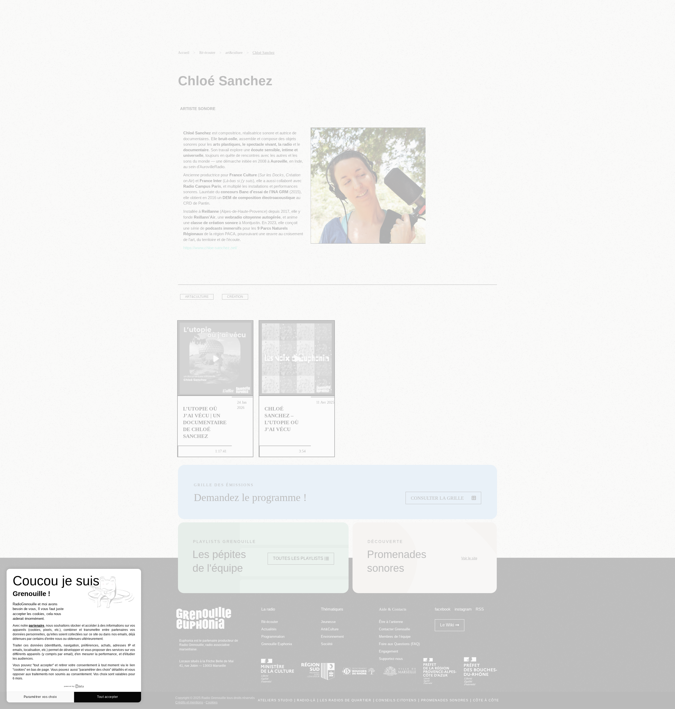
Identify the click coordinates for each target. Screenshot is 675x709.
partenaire (36, 625)
